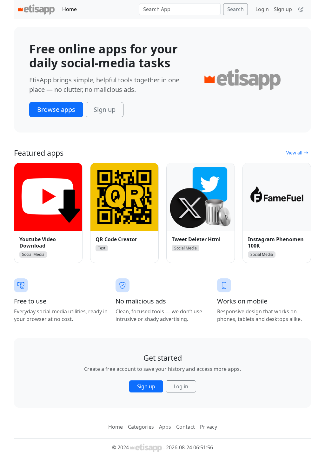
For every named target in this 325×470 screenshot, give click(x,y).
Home (69, 9)
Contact (185, 426)
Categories (141, 426)
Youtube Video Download (37, 242)
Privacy (208, 426)
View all (295, 153)
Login (262, 9)
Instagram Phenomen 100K (276, 242)
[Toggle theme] (301, 9)
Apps (165, 426)
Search (235, 9)
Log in (181, 386)
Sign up (283, 9)
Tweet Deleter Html (196, 239)
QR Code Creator (116, 239)
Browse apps (56, 109)
